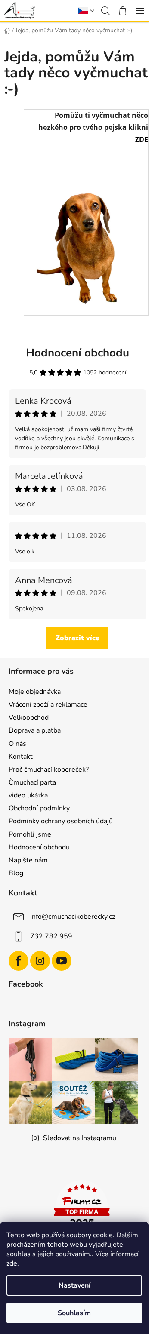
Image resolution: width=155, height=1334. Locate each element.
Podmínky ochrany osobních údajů (61, 821)
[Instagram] (40, 961)
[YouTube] (61, 961)
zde (11, 1263)
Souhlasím (74, 1313)
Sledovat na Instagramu (79, 1138)
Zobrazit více (77, 638)
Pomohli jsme (30, 834)
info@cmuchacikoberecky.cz (72, 916)
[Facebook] (18, 961)
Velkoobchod (29, 717)
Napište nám (28, 860)
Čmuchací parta (32, 782)
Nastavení (74, 1285)
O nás (17, 743)
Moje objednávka (35, 691)
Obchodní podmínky (39, 808)
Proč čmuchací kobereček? (49, 769)
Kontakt (21, 756)
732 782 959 (51, 936)
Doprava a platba (35, 730)
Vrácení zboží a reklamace (48, 704)
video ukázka (28, 795)
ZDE (141, 139)
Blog (16, 873)
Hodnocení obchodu (39, 847)
